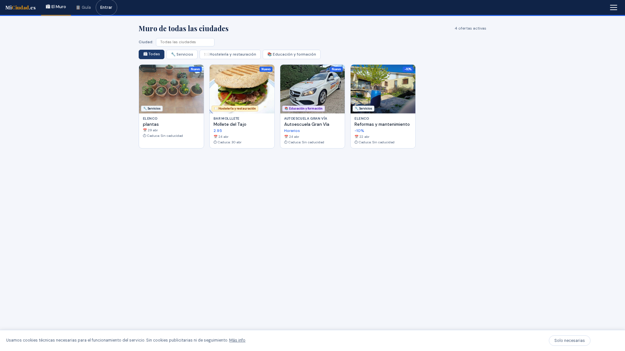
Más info (237, 340)
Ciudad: (146, 42)
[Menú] (613, 7)
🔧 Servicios (182, 54)
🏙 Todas (151, 54)
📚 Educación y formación (291, 54)
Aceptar (606, 340)
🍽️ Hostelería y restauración (230, 54)
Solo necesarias (569, 340)
